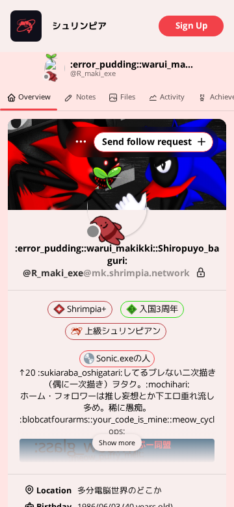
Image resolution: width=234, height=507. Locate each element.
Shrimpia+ (85, 309)
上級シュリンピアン (121, 331)
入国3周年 (157, 309)
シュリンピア (79, 26)
